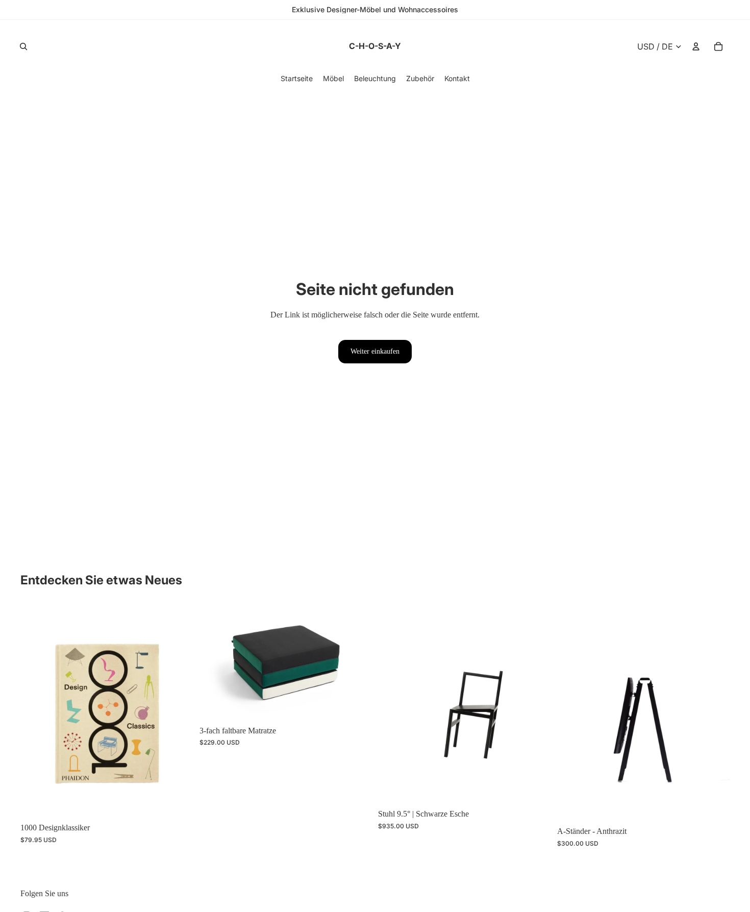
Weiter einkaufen (375, 351)
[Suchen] (23, 46)
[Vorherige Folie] (35, 711)
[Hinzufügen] (177, 801)
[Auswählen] (356, 704)
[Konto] (696, 46)
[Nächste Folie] (178, 711)
